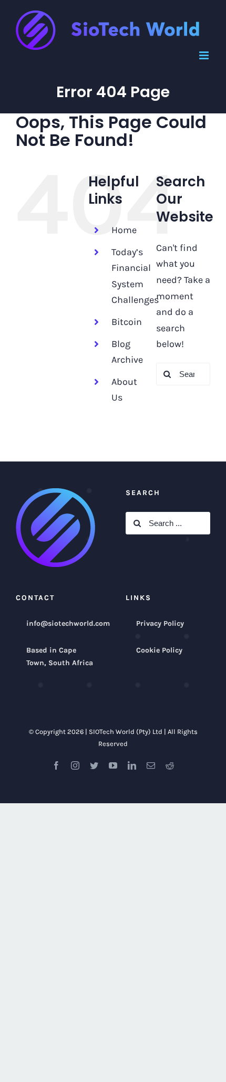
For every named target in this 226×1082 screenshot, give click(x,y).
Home (124, 230)
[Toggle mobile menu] (204, 55)
